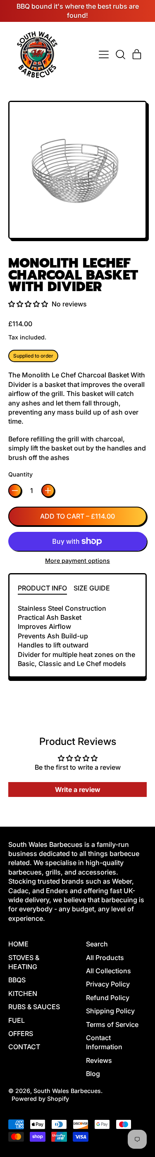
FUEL (16, 1020)
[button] (120, 54)
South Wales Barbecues (67, 1090)
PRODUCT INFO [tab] (42, 588)
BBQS (17, 980)
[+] (48, 490)
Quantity (20, 474)
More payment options (77, 560)
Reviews (99, 1060)
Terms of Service (112, 1024)
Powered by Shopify (40, 1098)
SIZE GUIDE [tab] (92, 588)
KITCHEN (22, 993)
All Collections (108, 971)
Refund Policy (107, 997)
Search (97, 944)
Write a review (77, 789)
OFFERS (20, 1033)
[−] (14, 490)
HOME (18, 944)
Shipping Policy (110, 1011)
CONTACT (24, 1047)
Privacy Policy (108, 984)
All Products (105, 957)
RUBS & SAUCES (34, 1007)
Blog (93, 1073)
